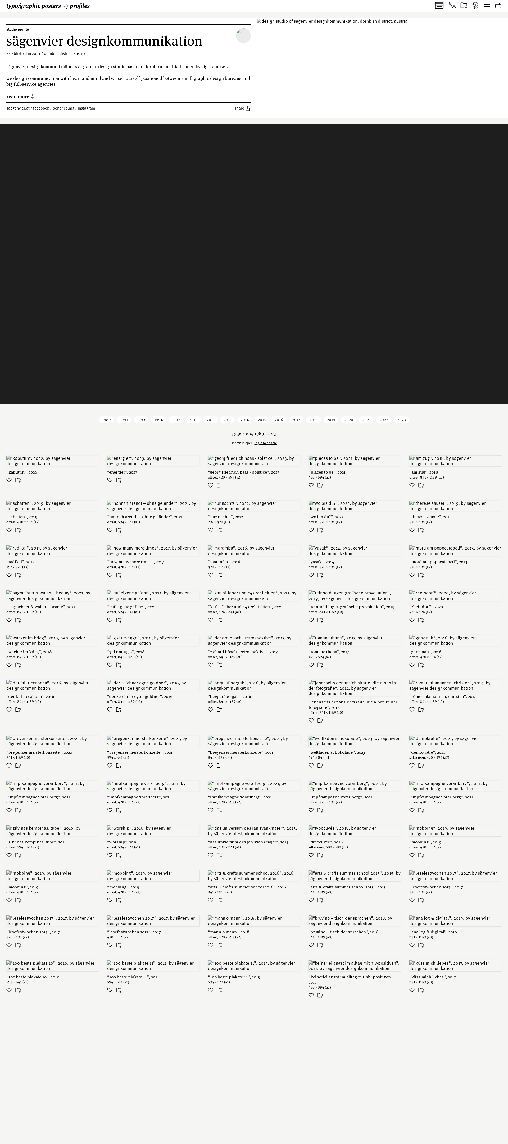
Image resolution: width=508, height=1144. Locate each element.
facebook (41, 108)
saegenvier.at (18, 108)
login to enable (266, 443)
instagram (86, 108)
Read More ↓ (20, 96)
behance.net (63, 108)
